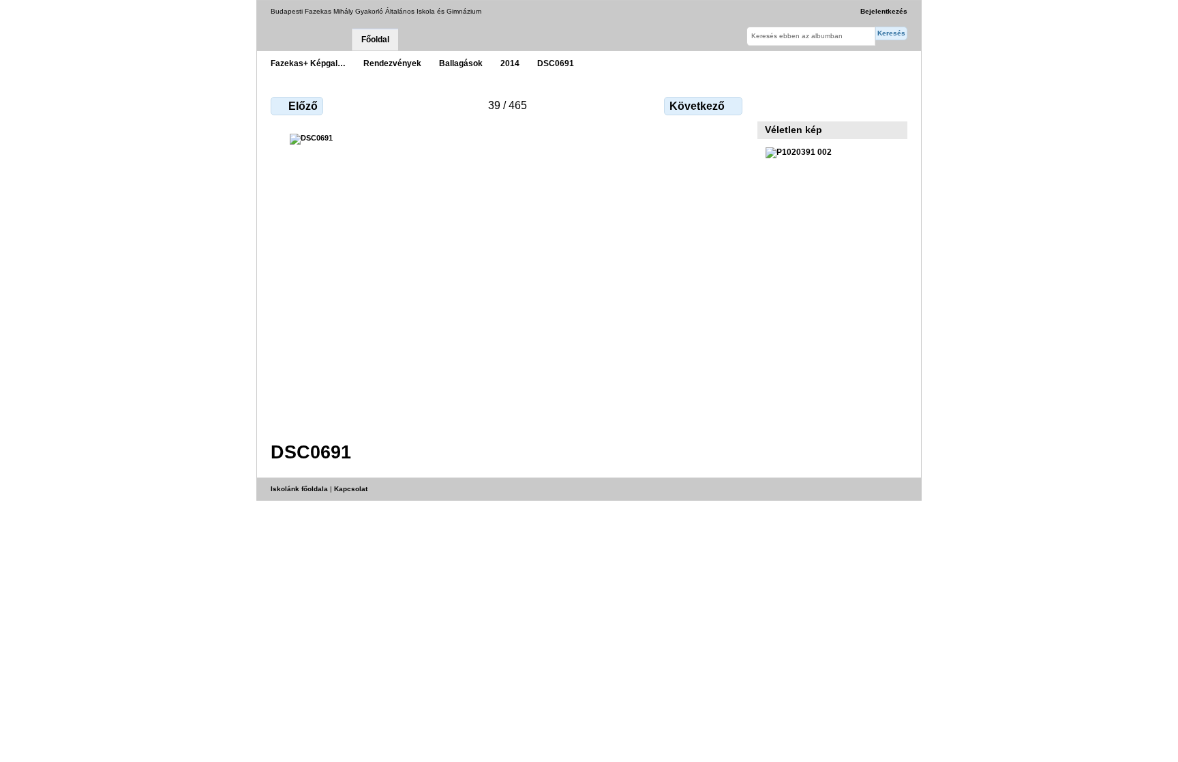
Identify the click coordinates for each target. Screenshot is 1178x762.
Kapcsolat (350, 489)
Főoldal (375, 39)
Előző (303, 106)
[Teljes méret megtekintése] (508, 279)
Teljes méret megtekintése (772, 104)
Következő (697, 106)
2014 (509, 63)
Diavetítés (802, 104)
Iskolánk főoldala (299, 489)
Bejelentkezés (883, 11)
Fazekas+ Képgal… (308, 63)
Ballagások (461, 63)
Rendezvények (392, 63)
